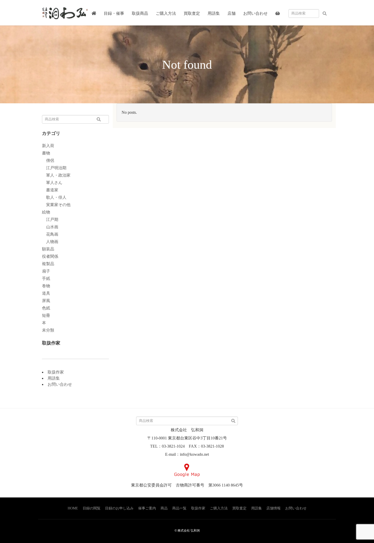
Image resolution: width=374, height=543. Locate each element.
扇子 (46, 271)
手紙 (46, 278)
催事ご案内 (147, 508)
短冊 (46, 315)
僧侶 (48, 160)
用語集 (54, 378)
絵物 (46, 212)
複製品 (48, 264)
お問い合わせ (60, 384)
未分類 (48, 330)
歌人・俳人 (54, 197)
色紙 (46, 308)
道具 (46, 293)
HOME (73, 508)
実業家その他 (56, 205)
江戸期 (50, 219)
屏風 (46, 300)
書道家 (50, 190)
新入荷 (48, 146)
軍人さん (52, 182)
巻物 (46, 286)
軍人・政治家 (56, 175)
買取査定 (239, 508)
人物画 (50, 241)
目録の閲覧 (91, 508)
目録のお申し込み (119, 508)
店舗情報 (273, 508)
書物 (46, 153)
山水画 (50, 227)
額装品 (48, 249)
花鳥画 (50, 234)
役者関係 (50, 256)
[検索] (325, 14)
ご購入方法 (219, 508)
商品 (164, 508)
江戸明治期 (54, 168)
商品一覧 (179, 508)
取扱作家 (56, 372)
